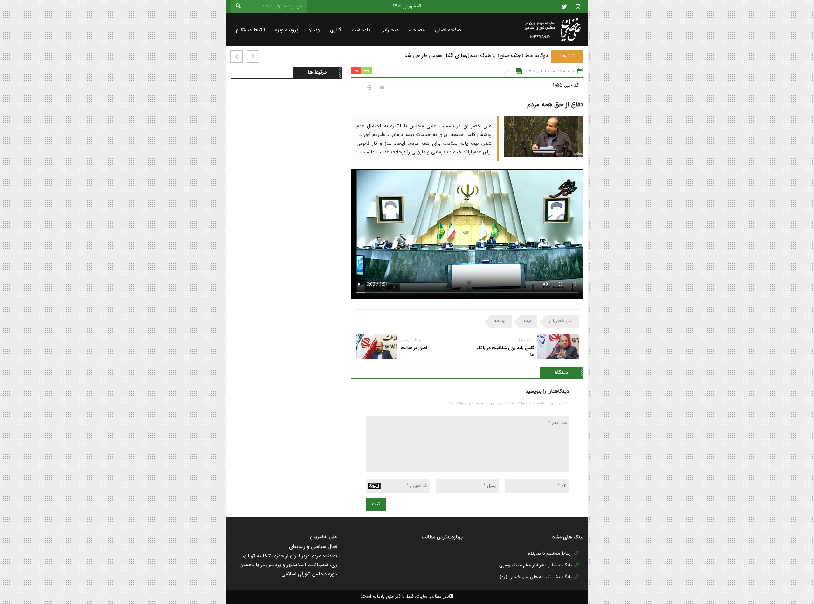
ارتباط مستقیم (250, 30)
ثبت (376, 504)
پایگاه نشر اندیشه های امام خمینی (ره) (536, 577)
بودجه (500, 321)
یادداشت (360, 30)
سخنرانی (389, 30)
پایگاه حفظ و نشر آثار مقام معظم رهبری (535, 565)
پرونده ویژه (286, 30)
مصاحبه (417, 30)
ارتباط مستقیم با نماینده (550, 553)
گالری (335, 30)
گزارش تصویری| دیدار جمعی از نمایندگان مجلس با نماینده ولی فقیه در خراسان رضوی (459, 56)
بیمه (527, 321)
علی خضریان (561, 321)
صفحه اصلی (448, 30)
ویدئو (314, 30)
